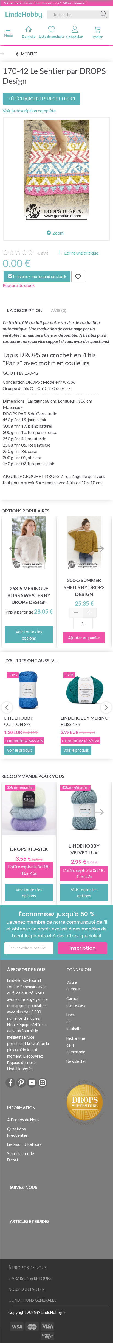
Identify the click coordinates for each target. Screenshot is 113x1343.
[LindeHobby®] (23, 13)
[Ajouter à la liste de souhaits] (78, 277)
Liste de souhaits (51, 36)
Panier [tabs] (98, 37)
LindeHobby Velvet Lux (84, 849)
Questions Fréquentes (17, 1132)
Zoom (58, 232)
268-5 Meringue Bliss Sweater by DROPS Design (28, 595)
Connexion (74, 37)
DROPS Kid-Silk (29, 849)
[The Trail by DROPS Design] (56, 171)
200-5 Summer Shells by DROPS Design (84, 587)
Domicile (28, 36)
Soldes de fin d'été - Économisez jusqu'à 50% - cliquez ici (45, 3)
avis (43, 252)
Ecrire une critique (80, 252)
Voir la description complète (29, 110)
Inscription (82, 947)
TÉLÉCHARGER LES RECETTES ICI (41, 98)
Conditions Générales (32, 1300)
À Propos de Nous (23, 1120)
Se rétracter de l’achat (20, 1156)
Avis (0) (58, 310)
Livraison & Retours (24, 1144)
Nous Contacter (26, 1289)
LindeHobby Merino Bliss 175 (84, 721)
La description (25, 310)
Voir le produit (19, 750)
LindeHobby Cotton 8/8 (18, 721)
